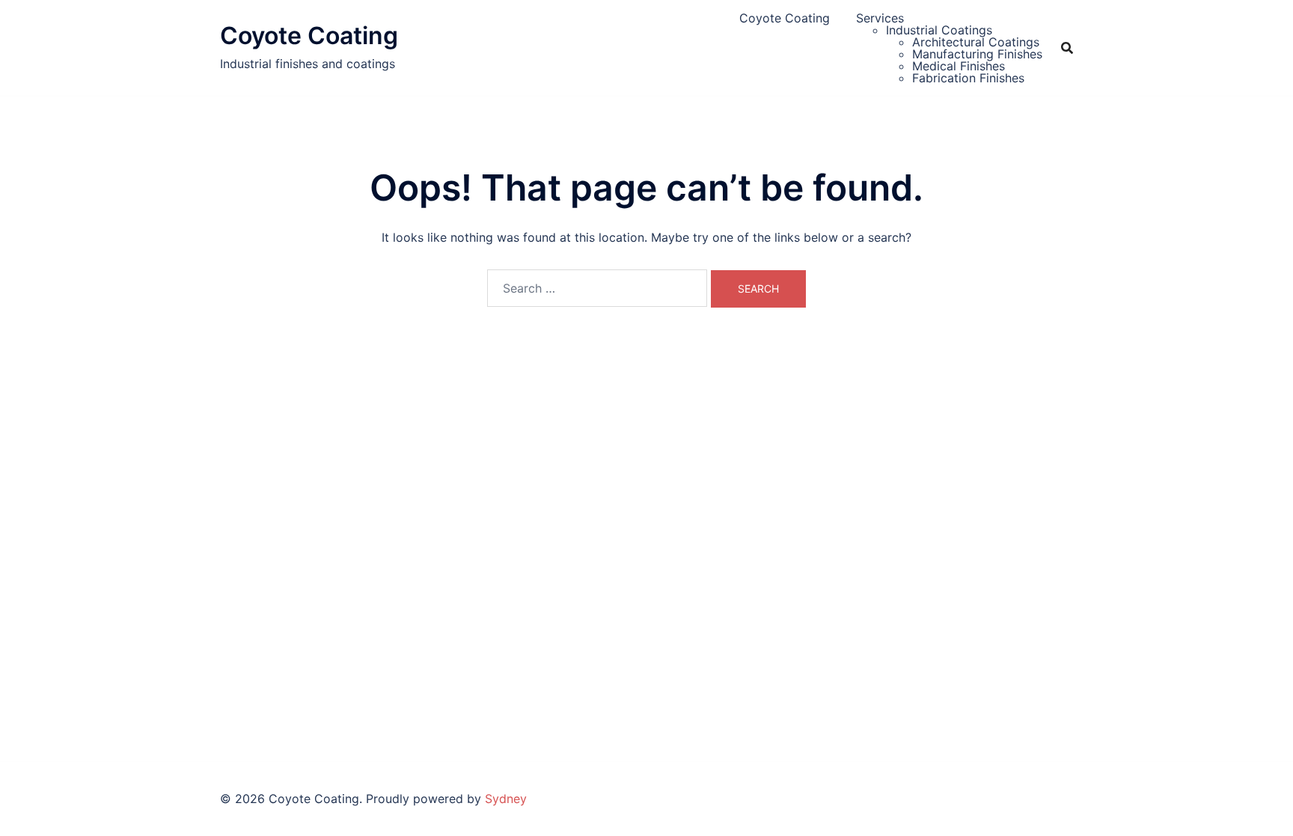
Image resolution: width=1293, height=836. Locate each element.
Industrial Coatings (939, 29)
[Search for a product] (1067, 48)
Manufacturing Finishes (977, 53)
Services (880, 17)
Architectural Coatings (975, 41)
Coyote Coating (309, 35)
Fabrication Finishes (968, 77)
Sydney (506, 798)
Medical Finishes (958, 65)
